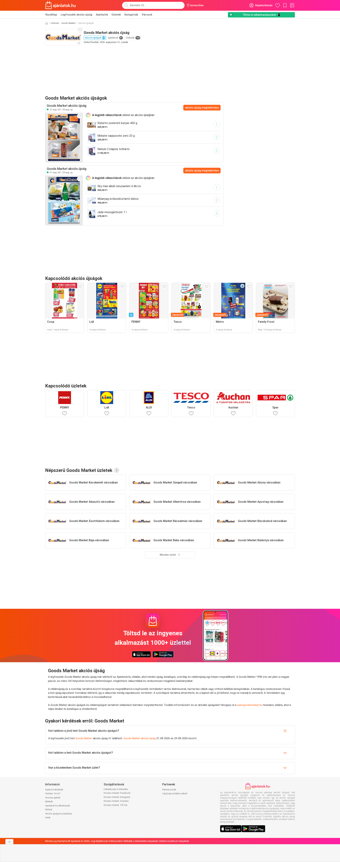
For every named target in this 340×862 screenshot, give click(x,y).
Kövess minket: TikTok (115, 805)
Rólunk (48, 809)
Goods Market (69, 23)
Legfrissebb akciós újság (76, 14)
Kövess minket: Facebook (117, 793)
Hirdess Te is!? (53, 793)
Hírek (48, 817)
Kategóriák (131, 14)
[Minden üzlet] (116, 470)
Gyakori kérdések (54, 789)
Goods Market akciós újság (140, 738)
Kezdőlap (51, 14)
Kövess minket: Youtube (116, 801)
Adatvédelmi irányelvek (146, 841)
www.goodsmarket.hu (250, 705)
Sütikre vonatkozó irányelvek (174, 841)
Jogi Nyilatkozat (98, 841)
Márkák (49, 801)
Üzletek (116, 14)
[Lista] (292, 5)
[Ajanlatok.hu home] (60, 5)
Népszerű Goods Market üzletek (78, 470)
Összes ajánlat (52, 797)
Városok (147, 14)
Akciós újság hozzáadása (58, 813)
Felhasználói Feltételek (121, 841)
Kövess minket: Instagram (117, 797)
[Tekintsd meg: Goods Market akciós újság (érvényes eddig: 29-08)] (64, 137)
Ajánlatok (102, 14)
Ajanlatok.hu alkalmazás (57, 805)
